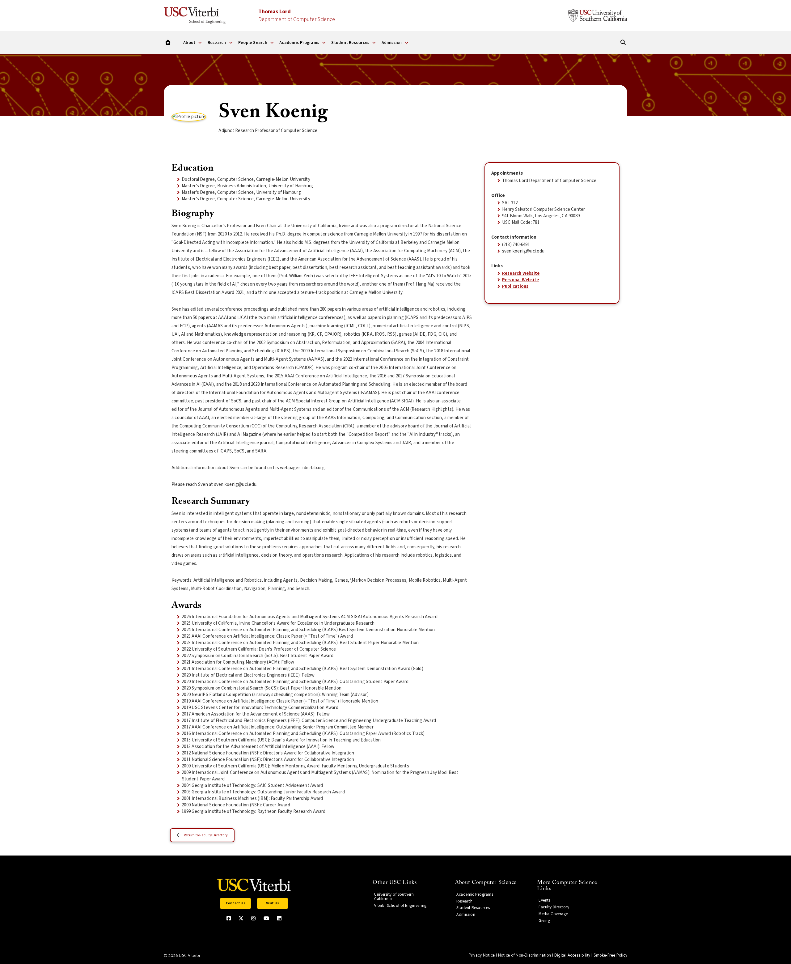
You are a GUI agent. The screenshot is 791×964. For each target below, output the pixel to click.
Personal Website (520, 280)
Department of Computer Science (296, 15)
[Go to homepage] (168, 42)
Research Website (521, 273)
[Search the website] (623, 42)
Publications (515, 286)
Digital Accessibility (572, 955)
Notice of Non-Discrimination (524, 955)
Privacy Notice (482, 955)
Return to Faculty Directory (206, 835)
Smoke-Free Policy (610, 955)
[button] (235, 903)
